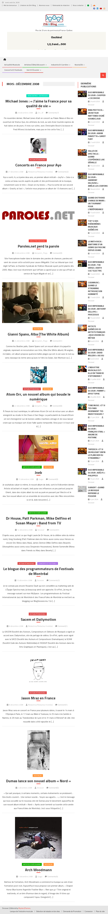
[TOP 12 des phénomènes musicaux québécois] (82, 222)
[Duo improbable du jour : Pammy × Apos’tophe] (82, 389)
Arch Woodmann (38, 869)
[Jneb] (38, 448)
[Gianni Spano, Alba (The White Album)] (38, 302)
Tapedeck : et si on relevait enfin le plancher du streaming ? (96, 453)
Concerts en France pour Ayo (38, 165)
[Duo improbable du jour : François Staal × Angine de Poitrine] (82, 427)
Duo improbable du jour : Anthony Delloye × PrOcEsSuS (97, 310)
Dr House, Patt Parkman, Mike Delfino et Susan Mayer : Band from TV (38, 521)
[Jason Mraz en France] (38, 671)
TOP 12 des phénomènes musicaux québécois (94, 225)
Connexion (89, 911)
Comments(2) (63, 171)
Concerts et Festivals (13, 70)
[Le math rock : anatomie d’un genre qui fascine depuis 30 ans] (82, 243)
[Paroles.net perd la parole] (38, 216)
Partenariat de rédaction (61, 5)
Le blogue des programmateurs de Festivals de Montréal (38, 571)
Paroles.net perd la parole (38, 246)
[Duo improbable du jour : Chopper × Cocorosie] (82, 94)
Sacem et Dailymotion (38, 619)
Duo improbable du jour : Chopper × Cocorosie (96, 95)
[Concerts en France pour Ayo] (38, 146)
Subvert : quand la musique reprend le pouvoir (96, 492)
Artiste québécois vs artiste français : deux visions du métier (96, 332)
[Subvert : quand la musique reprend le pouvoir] (82, 489)
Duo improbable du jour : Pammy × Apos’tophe (96, 390)
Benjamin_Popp (41, 253)
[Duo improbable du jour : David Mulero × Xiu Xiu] (82, 351)
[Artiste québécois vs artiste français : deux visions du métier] (82, 328)
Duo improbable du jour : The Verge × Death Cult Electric (96, 266)
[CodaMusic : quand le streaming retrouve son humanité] (82, 284)
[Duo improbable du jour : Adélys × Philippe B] (82, 471)
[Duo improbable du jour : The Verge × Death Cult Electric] (82, 263)
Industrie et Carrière (59, 64)
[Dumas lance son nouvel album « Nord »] (38, 750)
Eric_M (40, 112)
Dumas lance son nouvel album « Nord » (38, 781)
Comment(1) (57, 340)
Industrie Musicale (37, 241)
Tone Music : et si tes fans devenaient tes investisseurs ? (96, 410)
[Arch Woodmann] (38, 838)
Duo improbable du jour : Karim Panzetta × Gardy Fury (97, 135)
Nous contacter (78, 5)
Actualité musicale (12, 64)
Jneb (38, 472)
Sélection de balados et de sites (48, 911)
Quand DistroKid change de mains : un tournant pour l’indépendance (96, 203)
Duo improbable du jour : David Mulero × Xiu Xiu (96, 352)
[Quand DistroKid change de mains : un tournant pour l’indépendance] (82, 199)
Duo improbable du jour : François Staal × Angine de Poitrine (96, 431)
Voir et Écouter (33, 70)
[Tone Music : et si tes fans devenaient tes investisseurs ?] (82, 407)
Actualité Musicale (37, 159)
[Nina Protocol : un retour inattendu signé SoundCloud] (82, 111)
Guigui (41, 479)
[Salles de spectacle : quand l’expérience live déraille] (82, 152)
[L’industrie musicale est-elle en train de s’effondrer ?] (82, 369)
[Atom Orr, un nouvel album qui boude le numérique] (38, 374)
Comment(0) (57, 253)
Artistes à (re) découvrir (34, 64)
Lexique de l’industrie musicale (21, 911)
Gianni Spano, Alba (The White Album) (38, 334)
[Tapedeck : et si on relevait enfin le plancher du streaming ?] (82, 451)
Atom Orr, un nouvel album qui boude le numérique (38, 397)
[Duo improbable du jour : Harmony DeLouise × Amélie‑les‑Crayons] (82, 176)
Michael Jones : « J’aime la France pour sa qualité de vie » (38, 103)
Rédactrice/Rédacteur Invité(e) (40, 171)
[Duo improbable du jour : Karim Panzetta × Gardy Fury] (82, 132)
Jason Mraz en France (38, 698)
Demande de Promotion (72, 911)
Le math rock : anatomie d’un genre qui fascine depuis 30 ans (96, 246)
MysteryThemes (24, 908)
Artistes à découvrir (31, 467)
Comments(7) (53, 112)
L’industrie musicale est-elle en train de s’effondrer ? (96, 372)
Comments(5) (52, 876)
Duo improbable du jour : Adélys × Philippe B (96, 472)
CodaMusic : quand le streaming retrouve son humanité (95, 288)
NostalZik (79, 64)
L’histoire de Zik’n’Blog (28, 5)
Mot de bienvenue (10, 5)
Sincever (40, 529)
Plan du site (100, 911)
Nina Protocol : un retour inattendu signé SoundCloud (96, 114)
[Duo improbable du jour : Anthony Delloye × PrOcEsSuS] (82, 307)
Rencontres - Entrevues (38, 95)
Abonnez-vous (44, 5)
